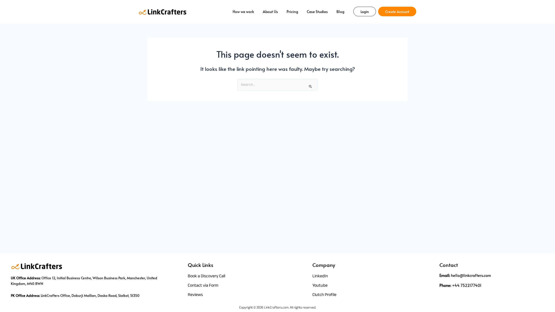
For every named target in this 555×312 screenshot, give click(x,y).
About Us (270, 11)
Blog (340, 11)
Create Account (397, 11)
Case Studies (317, 11)
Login (365, 11)
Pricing (292, 11)
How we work (243, 11)
